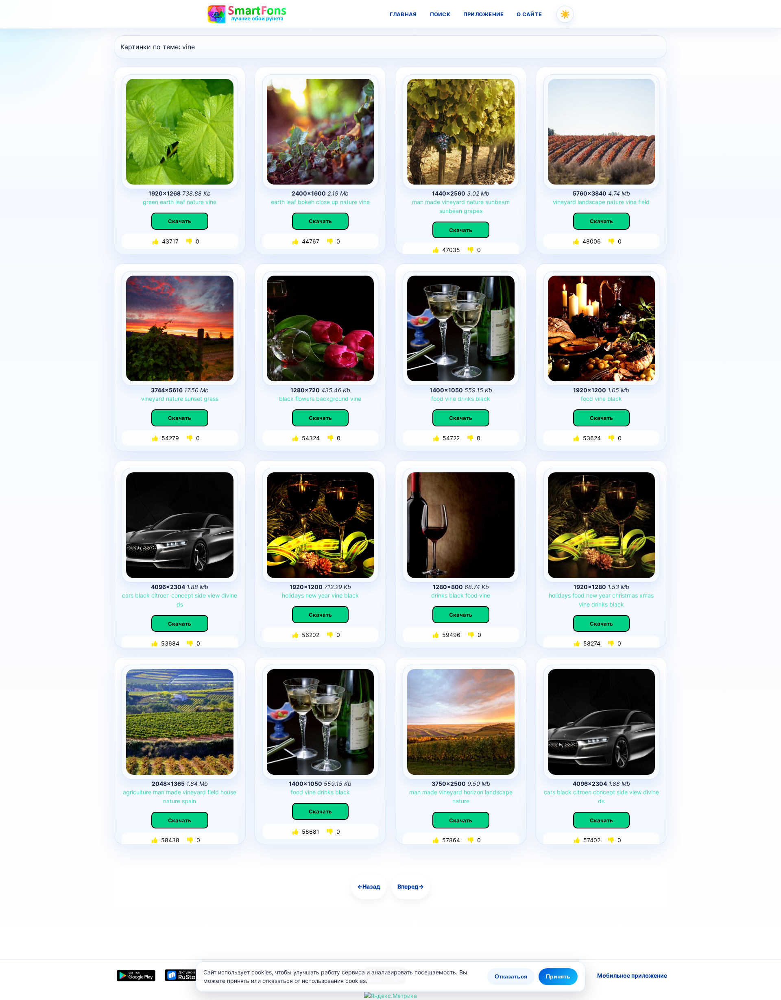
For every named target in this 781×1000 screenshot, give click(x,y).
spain (189, 801)
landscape (591, 201)
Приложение (483, 14)
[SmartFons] (247, 14)
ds (180, 604)
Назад (368, 886)
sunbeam (497, 201)
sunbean (450, 210)
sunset (193, 398)
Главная (403, 14)
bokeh (306, 201)
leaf (180, 201)
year (324, 595)
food (437, 398)
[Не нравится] (190, 241)
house (228, 792)
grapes (473, 210)
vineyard (453, 201)
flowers (304, 398)
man (417, 201)
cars (127, 595)
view (213, 595)
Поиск (440, 14)
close (323, 201)
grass (211, 398)
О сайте (529, 14)
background (332, 398)
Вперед (410, 886)
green (150, 201)
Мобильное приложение (632, 975)
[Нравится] (156, 241)
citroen (160, 595)
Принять (558, 976)
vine (210, 201)
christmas (625, 595)
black (286, 398)
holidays (293, 595)
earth (167, 201)
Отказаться (511, 976)
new (310, 595)
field (644, 201)
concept (182, 595)
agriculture (137, 792)
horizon (473, 792)
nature (195, 201)
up (335, 201)
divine (229, 595)
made (432, 201)
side (200, 595)
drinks (466, 398)
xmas (646, 595)
